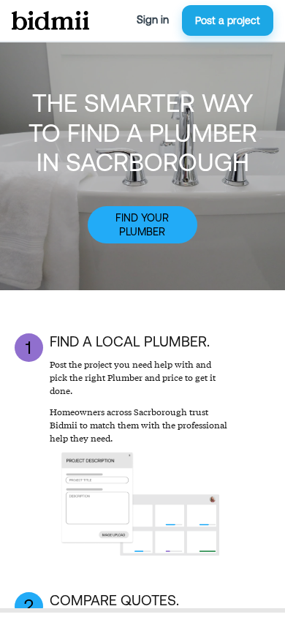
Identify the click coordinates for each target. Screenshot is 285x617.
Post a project (227, 20)
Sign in (153, 20)
